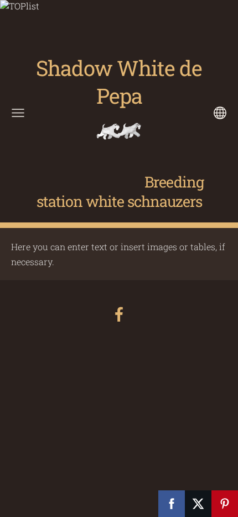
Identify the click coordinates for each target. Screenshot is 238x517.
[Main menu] (18, 113)
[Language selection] (220, 113)
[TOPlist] (19, 6)
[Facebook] (119, 314)
